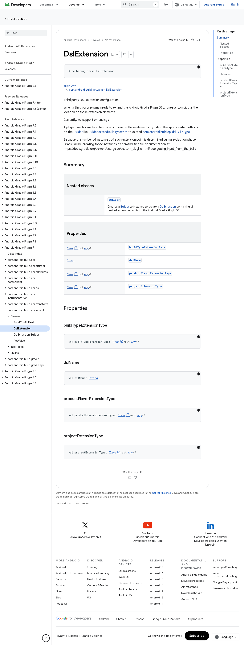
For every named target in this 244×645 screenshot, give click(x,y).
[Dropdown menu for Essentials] (59, 4)
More (98, 4)
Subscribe (197, 636)
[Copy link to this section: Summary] (88, 165)
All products (195, 619)
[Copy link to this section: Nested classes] (97, 186)
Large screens (127, 571)
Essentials (47, 4)
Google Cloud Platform (166, 619)
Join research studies (225, 588)
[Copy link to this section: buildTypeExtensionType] (111, 325)
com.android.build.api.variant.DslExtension (95, 89)
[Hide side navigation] (46, 638)
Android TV (125, 595)
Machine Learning (98, 573)
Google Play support (225, 582)
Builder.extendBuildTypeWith (108, 132)
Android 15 (156, 579)
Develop (74, 4)
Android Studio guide (194, 574)
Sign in (234, 4)
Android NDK (189, 599)
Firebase (139, 619)
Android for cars (128, 589)
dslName (135, 260)
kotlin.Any (70, 86)
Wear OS (124, 577)
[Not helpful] (198, 40)
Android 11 (156, 603)
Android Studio (214, 4)
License (73, 635)
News (59, 591)
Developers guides (192, 580)
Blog (58, 597)
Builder (78, 132)
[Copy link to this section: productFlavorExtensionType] (119, 399)
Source (60, 585)
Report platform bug (225, 567)
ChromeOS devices (130, 583)
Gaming (92, 567)
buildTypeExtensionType (147, 247)
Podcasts (61, 603)
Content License (161, 492)
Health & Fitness (96, 579)
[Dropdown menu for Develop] (85, 4)
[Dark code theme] (198, 67)
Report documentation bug (225, 574)
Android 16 (156, 573)
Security (61, 579)
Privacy (91, 591)
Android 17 (156, 567)
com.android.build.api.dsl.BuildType (166, 132)
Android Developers (75, 40)
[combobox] (140, 4)
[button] (25, 86)
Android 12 (156, 597)
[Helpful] (192, 40)
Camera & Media (97, 585)
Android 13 (156, 591)
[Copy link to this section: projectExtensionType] (107, 436)
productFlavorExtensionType (150, 273)
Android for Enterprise (69, 573)
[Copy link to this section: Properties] (90, 234)
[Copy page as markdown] (125, 54)
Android (61, 567)
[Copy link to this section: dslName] (83, 363)
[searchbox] (26, 33)
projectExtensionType (145, 286)
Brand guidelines (92, 635)
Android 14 (156, 585)
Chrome (121, 619)
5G (89, 597)
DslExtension (168, 206)
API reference (16, 19)
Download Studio (191, 593)
